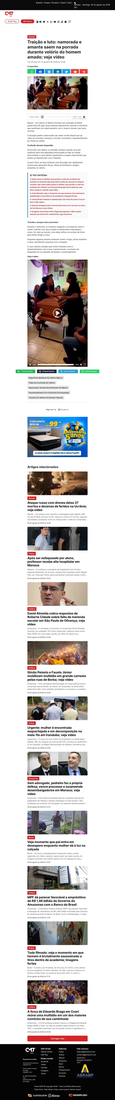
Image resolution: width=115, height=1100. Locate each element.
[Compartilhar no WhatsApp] (31, 71)
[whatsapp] (51, 21)
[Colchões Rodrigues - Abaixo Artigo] (57, 437)
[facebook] (40, 21)
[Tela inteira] (85, 364)
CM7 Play (44, 1055)
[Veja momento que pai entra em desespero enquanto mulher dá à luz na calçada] (57, 822)
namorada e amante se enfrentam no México (48, 388)
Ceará (62, 3)
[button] (57, 313)
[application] (57, 313)
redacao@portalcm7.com (84, 1052)
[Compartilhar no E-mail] (75, 71)
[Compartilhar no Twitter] (66, 71)
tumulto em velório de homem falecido (46, 397)
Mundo (32, 37)
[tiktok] (62, 21)
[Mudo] (81, 364)
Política (32, 609)
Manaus (62, 1058)
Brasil (31, 837)
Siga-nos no (51, 409)
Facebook (44, 1062)
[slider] (56, 364)
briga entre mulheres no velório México (46, 378)
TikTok (43, 1074)
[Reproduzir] (30, 364)
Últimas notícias (46, 1052)
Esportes (62, 1076)
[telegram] (66, 21)
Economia (62, 1073)
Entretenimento (64, 1070)
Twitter (43, 1065)
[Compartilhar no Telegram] (49, 71)
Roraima (55, 3)
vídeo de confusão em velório (42, 383)
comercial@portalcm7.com (84, 1055)
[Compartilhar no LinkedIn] (57, 71)
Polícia (31, 553)
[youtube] (55, 21)
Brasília (39, 3)
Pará (69, 3)
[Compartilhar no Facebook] (40, 71)
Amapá (47, 3)
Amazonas (33, 778)
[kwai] (37, 21)
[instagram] (58, 21)
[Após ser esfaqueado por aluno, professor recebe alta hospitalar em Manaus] (57, 538)
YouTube (44, 1068)
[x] (48, 21)
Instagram (44, 1071)
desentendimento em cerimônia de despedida (49, 393)
